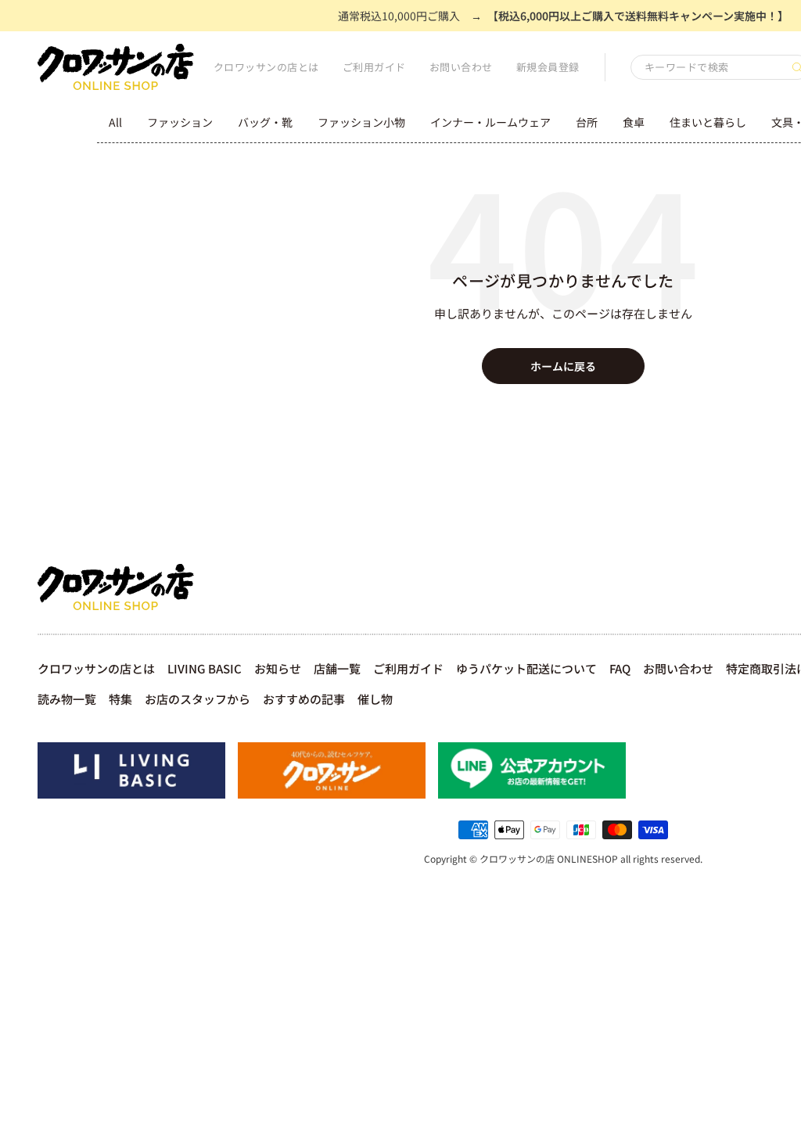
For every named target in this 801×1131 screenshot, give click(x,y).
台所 (587, 122)
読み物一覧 (67, 699)
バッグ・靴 (265, 122)
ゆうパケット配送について (526, 668)
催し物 (375, 699)
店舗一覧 (337, 668)
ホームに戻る (563, 366)
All (115, 122)
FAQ (619, 668)
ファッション (180, 122)
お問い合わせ (461, 66)
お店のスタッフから (197, 699)
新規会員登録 (548, 66)
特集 (120, 699)
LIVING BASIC (204, 668)
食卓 (634, 122)
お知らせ (277, 668)
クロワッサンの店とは (266, 66)
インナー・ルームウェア (490, 122)
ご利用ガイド (374, 66)
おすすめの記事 (304, 699)
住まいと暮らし (708, 122)
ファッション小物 (361, 122)
